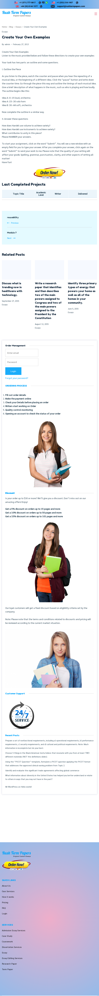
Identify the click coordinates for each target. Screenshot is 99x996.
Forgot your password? (16, 377)
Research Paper (9, 963)
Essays (5, 31)
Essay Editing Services (12, 958)
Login (4, 913)
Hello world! (26, 786)
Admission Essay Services (13, 930)
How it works (8, 896)
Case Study (7, 936)
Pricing (5, 902)
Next (9, 238)
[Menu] (95, 14)
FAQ (4, 908)
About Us (6, 885)
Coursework (7, 941)
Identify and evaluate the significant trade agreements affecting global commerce (42, 770)
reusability (13, 217)
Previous (15, 222)
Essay (4, 952)
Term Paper (7, 969)
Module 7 (12, 232)
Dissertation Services (12, 947)
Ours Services (8, 891)
